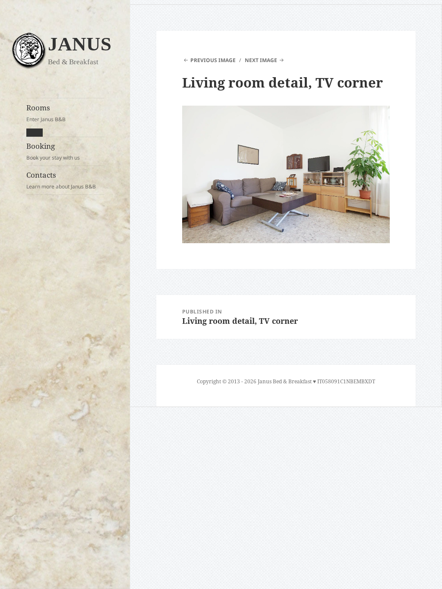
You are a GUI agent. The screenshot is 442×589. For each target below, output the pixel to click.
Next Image (261, 60)
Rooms (46, 113)
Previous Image (213, 60)
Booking (53, 151)
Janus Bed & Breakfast (285, 381)
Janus (79, 44)
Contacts (61, 180)
